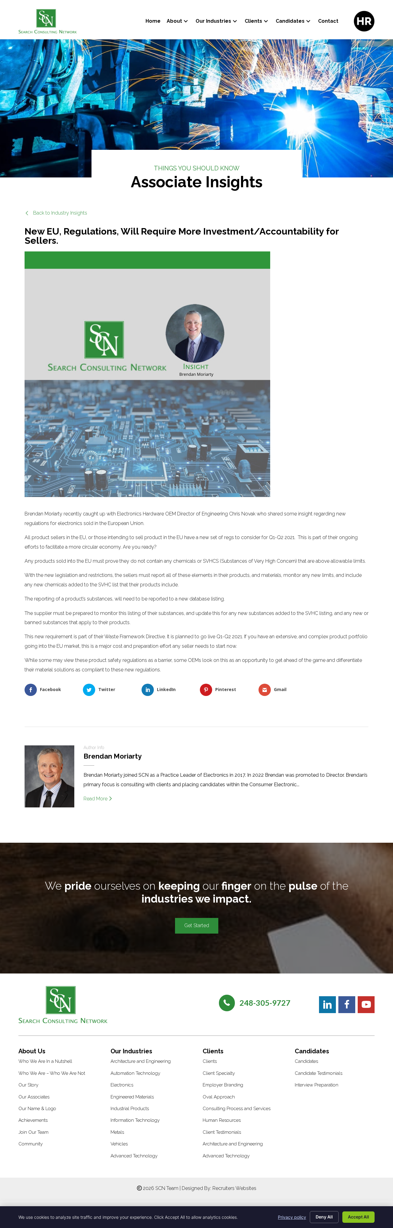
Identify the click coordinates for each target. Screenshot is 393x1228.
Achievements (33, 1120)
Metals (117, 1132)
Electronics (122, 1085)
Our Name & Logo (37, 1108)
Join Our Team (33, 1132)
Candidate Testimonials (318, 1073)
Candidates (306, 1061)
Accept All (358, 1216)
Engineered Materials (132, 1097)
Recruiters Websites (234, 1188)
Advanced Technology (134, 1156)
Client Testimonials (222, 1132)
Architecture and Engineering (141, 1061)
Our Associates (33, 1097)
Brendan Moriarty (113, 756)
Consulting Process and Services (236, 1108)
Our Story (28, 1085)
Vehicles (119, 1144)
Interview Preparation (316, 1085)
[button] (185, 21)
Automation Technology (135, 1073)
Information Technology (135, 1120)
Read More (96, 799)
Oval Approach (219, 1097)
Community (30, 1144)
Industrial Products (130, 1108)
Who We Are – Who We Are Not (51, 1073)
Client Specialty (219, 1073)
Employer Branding (223, 1085)
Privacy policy (292, 1217)
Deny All (324, 1216)
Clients (210, 1061)
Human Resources (222, 1120)
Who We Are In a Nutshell (45, 1061)
